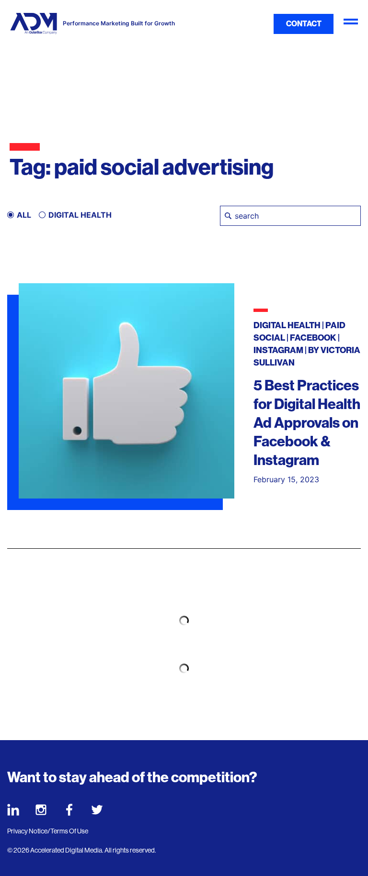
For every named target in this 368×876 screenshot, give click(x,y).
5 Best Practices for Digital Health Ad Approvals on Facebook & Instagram (306, 423)
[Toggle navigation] (350, 24)
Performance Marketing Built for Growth (119, 23)
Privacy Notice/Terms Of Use (47, 831)
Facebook (313, 338)
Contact (304, 23)
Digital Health (287, 325)
